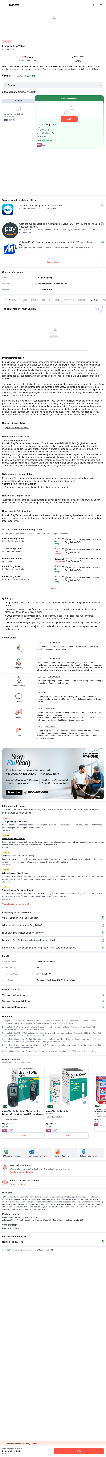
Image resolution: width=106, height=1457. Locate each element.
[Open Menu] (5, 5)
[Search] (94, 5)
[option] (11, 300)
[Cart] (100, 5)
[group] (53, 18)
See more (6, 830)
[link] (14, 5)
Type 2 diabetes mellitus (17, 427)
